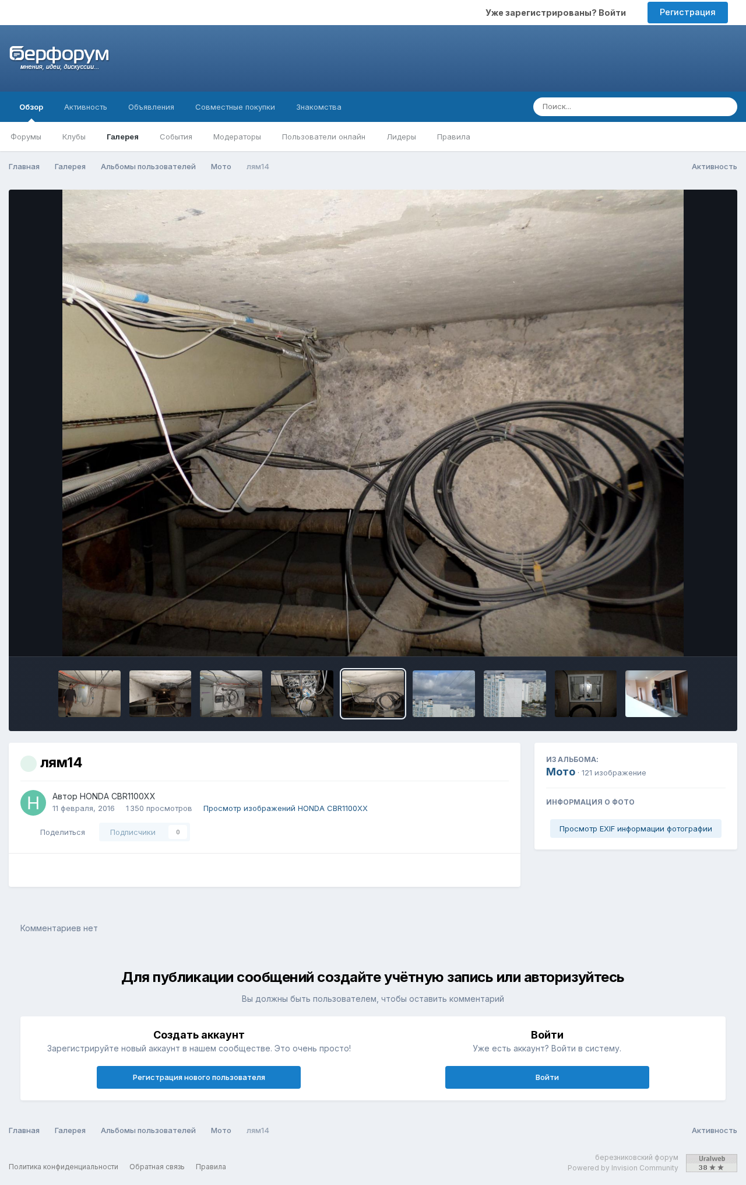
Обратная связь (157, 1166)
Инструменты (684, 635)
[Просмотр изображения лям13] (444, 693)
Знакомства (319, 106)
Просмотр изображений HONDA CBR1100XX (285, 808)
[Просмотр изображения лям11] (586, 693)
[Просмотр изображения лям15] (302, 693)
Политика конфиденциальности (63, 1166)
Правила (453, 136)
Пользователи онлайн (323, 136)
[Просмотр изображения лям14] (373, 693)
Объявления (151, 106)
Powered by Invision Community (623, 1167)
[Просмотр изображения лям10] (656, 693)
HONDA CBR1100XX (118, 796)
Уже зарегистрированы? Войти (557, 13)
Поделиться (60, 832)
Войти (547, 1077)
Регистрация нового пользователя (199, 1077)
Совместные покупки (235, 106)
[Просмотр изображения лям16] (231, 693)
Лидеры (401, 136)
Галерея (123, 136)
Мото (560, 771)
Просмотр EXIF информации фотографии (636, 828)
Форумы (25, 136)
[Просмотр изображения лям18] (89, 693)
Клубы (74, 136)
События (176, 136)
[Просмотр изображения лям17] (160, 693)
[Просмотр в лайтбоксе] (373, 423)
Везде (686, 106)
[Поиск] (725, 106)
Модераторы (237, 136)
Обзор (31, 106)
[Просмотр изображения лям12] (515, 693)
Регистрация (688, 12)
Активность (85, 106)
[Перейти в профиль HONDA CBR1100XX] (33, 803)
